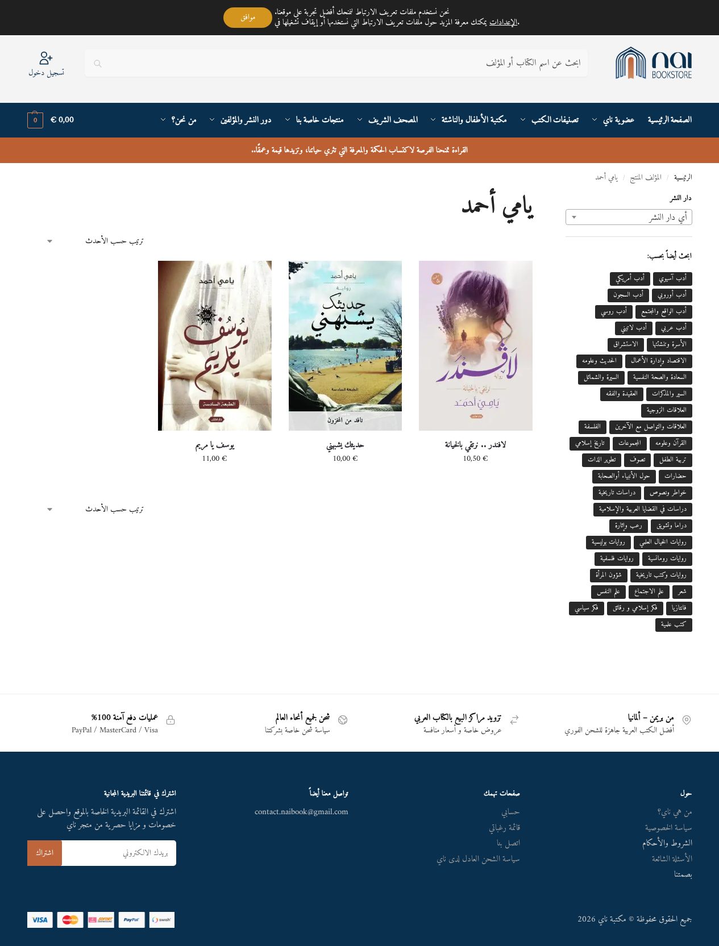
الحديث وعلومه (599, 361)
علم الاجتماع (649, 592)
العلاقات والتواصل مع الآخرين (651, 427)
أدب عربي (674, 328)
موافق (247, 17)
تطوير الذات (602, 460)
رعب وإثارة (628, 526)
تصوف (637, 460)
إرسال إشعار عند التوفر (345, 483)
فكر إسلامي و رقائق (635, 608)
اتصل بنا (508, 843)
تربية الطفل (673, 460)
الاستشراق (625, 345)
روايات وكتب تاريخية (661, 575)
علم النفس (608, 592)
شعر (682, 592)
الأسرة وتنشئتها (669, 345)
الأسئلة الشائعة (672, 859)
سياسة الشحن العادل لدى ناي (478, 859)
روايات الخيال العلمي (663, 542)
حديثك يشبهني (345, 445)
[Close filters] (562, 201)
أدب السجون (628, 295)
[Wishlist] (435, 277)
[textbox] (628, 218)
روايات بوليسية (608, 542)
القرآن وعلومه (671, 443)
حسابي (510, 812)
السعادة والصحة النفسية (660, 378)
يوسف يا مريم (215, 445)
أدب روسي (614, 312)
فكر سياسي (587, 608)
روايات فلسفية (617, 559)
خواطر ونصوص (668, 493)
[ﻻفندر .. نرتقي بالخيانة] (476, 346)
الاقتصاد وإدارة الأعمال (659, 361)
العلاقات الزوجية (667, 410)
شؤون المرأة (609, 575)
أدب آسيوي (673, 279)
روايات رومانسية (667, 559)
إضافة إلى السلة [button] (475, 483)
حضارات (675, 476)
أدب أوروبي (672, 295)
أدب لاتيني (634, 328)
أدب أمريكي (630, 279)
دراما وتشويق (671, 526)
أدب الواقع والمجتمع (664, 312)
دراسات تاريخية (617, 493)
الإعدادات (503, 23)
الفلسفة (592, 427)
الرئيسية (683, 178)
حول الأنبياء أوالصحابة (624, 476)
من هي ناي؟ (675, 812)
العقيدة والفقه (622, 394)
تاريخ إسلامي (589, 443)
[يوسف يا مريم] (215, 346)
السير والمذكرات (669, 394)
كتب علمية (674, 625)
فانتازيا (679, 608)
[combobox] (629, 217)
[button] (50, 120)
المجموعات (629, 443)
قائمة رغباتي (504, 828)
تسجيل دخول (46, 72)
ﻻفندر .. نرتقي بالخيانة (475, 445)
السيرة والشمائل (601, 378)
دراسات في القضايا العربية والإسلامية (643, 509)
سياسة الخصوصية (668, 828)
